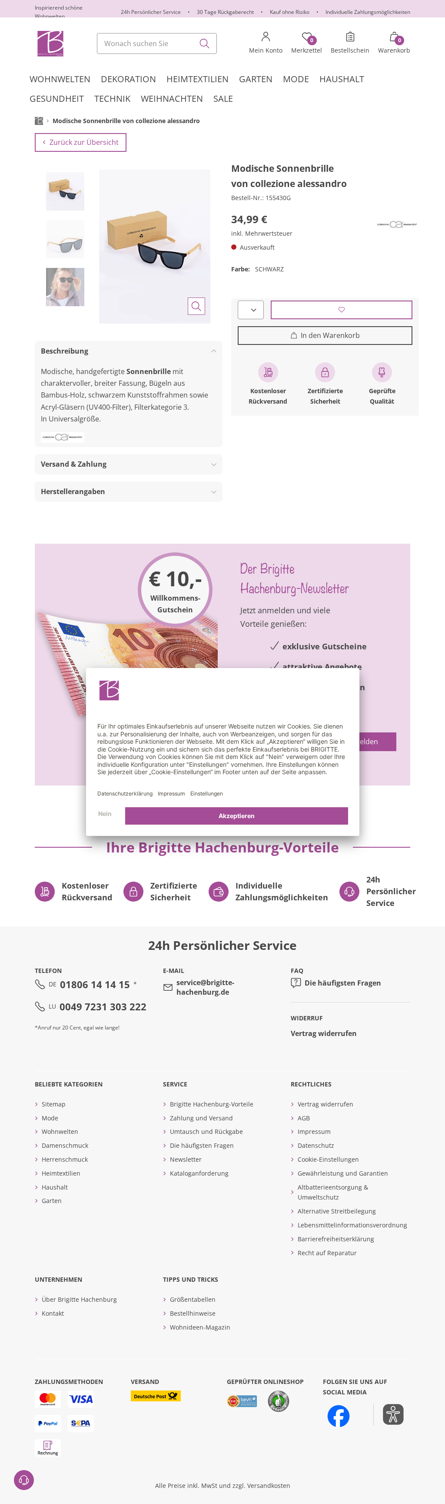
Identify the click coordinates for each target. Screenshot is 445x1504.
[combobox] (157, 43)
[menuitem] (60, 79)
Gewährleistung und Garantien (343, 1173)
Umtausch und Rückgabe (206, 1131)
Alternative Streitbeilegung (337, 1211)
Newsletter (186, 1159)
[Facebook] (338, 1416)
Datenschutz (316, 1145)
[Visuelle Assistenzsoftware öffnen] (388, 1414)
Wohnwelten (60, 1131)
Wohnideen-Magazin (200, 1327)
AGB (304, 1118)
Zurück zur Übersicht (84, 142)
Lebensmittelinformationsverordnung (352, 1225)
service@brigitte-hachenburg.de (205, 987)
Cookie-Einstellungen (328, 1159)
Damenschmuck (65, 1145)
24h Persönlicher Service (151, 12)
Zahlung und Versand (201, 1118)
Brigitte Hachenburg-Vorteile (211, 1104)
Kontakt (53, 1313)
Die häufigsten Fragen (343, 983)
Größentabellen (193, 1299)
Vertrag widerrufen (324, 1033)
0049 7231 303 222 (103, 1006)
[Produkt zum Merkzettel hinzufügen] (341, 310)
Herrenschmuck (65, 1159)
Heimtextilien (61, 1173)
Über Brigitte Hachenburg (79, 1299)
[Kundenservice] (24, 1480)
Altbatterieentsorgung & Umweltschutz (333, 1192)
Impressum (314, 1131)
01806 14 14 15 (95, 984)
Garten (52, 1201)
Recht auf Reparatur (327, 1253)
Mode (50, 1118)
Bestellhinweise (193, 1313)
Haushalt (55, 1187)
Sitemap (54, 1104)
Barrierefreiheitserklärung (336, 1239)
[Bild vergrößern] (196, 306)
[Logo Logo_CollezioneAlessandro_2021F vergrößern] (397, 224)
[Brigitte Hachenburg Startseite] (50, 43)
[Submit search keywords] (205, 43)
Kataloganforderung (199, 1173)
